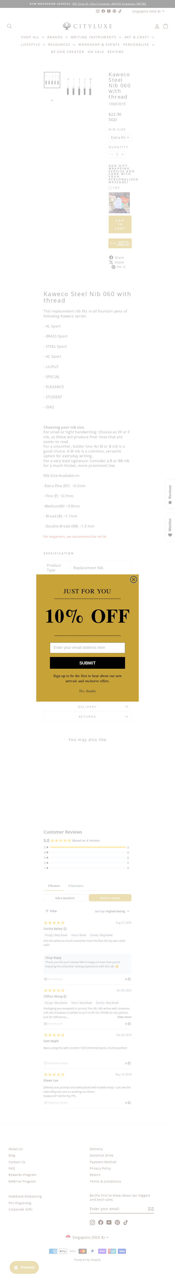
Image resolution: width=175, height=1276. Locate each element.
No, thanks (87, 690)
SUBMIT (87, 663)
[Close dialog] (133, 579)
